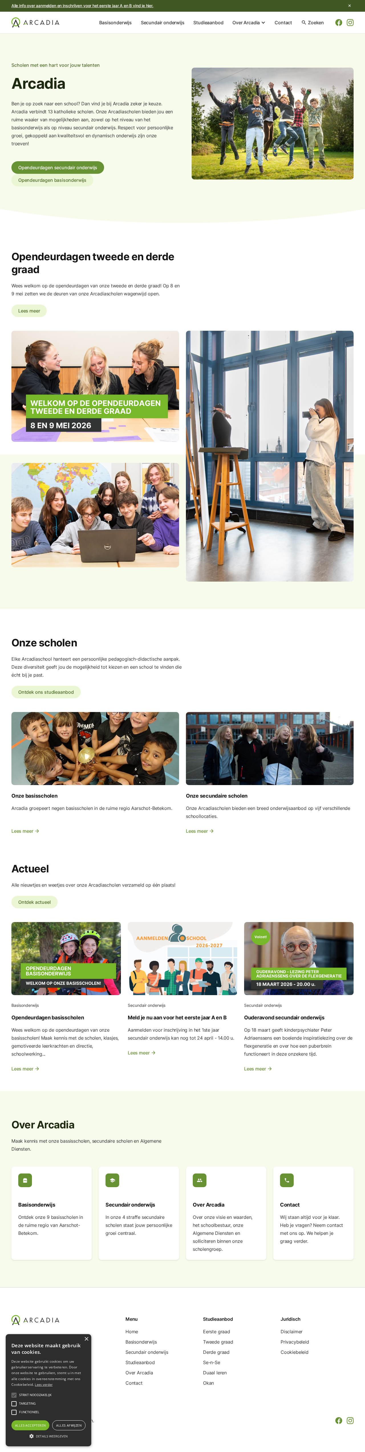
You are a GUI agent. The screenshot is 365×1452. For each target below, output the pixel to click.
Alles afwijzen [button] (69, 1425)
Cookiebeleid (295, 1352)
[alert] (48, 1390)
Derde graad (216, 1352)
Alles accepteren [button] (30, 1425)
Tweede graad (218, 1342)
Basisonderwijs (115, 22)
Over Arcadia (139, 1373)
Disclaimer (292, 1331)
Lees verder (43, 1384)
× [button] (86, 1339)
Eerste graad (216, 1331)
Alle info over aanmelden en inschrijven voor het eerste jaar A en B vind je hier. (82, 5)
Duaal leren (215, 1373)
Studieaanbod (208, 22)
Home (131, 1331)
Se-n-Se (211, 1362)
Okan (208, 1383)
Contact (283, 22)
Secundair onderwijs (162, 22)
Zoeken (312, 22)
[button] (249, 22)
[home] (35, 22)
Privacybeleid (295, 1342)
